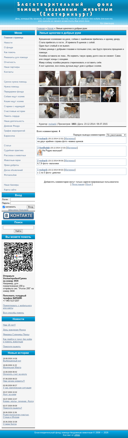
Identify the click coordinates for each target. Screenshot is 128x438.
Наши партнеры (12, 67)
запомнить (10, 207)
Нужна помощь (11, 86)
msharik (52, 124)
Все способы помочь (13, 312)
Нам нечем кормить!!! (14, 381)
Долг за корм (9, 394)
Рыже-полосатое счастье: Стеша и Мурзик (16, 415)
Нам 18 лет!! (9, 325)
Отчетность (10, 62)
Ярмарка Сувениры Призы (16, 334)
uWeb (77, 435)
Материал (70, 138)
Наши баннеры (11, 185)
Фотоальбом (10, 175)
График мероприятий (14, 131)
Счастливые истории (14, 111)
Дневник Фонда (12, 126)
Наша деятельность (14, 121)
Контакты (8, 72)
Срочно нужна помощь (15, 82)
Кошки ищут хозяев (14, 101)
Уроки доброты (11, 165)
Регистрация (24, 210)
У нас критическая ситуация (17, 387)
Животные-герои (12, 160)
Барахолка (9, 136)
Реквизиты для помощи (16, 57)
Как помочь (10, 52)
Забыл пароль (13, 210)
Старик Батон (10, 424)
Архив (50, 28)
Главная (41, 28)
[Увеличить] (49, 85)
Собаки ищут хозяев (14, 96)
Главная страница (13, 37)
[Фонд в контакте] (18, 219)
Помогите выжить (12, 346)
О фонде (8, 47)
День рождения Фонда (14, 330)
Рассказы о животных (15, 155)
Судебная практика (13, 150)
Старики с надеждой (14, 106)
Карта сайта (10, 189)
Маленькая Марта (12, 367)
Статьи (7, 145)
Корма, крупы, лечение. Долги (18, 401)
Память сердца (11, 116)
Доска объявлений (13, 170)
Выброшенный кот (12, 361)
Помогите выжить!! (12, 408)
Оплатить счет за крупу (15, 374)
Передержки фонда (14, 91)
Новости (8, 42)
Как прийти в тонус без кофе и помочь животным (17, 340)
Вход (88, 184)
